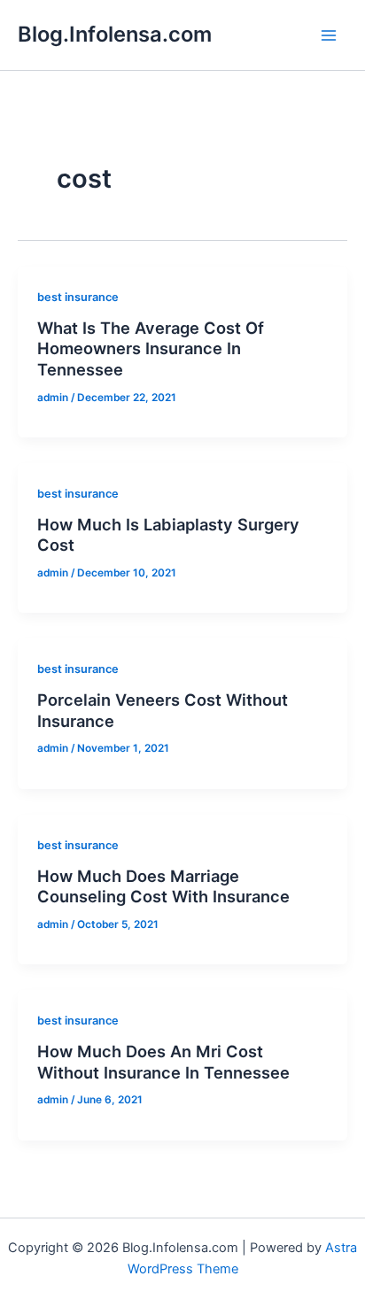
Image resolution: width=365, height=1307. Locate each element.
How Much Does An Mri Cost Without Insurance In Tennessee (163, 1061)
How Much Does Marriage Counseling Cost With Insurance (163, 886)
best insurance (78, 297)
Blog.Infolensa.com (115, 34)
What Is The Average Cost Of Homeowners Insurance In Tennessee (150, 348)
